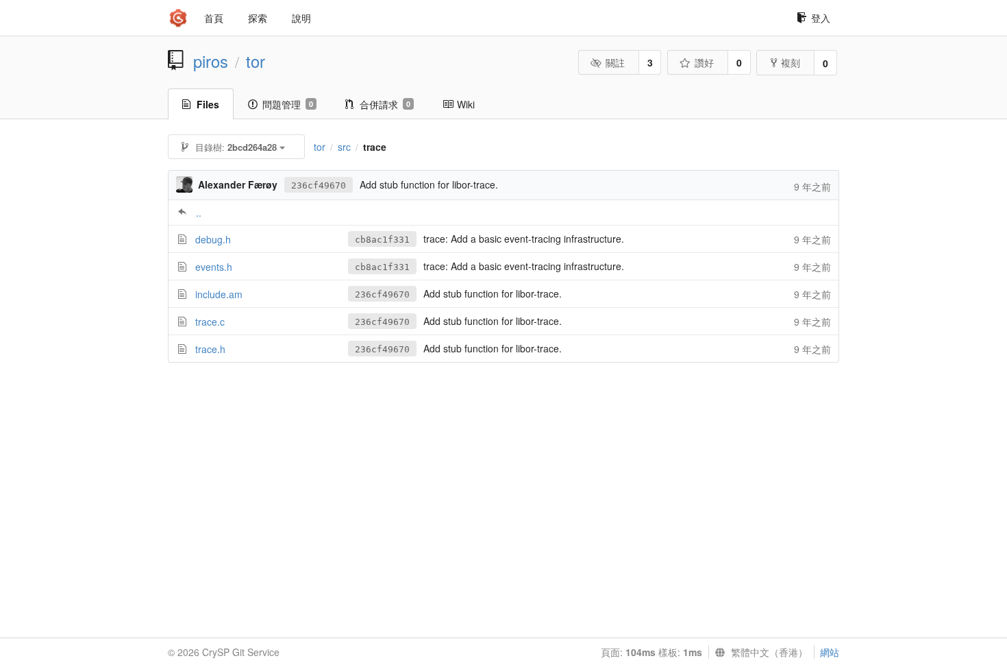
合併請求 (385, 104)
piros (210, 61)
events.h (213, 267)
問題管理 (287, 104)
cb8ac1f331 (382, 239)
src (344, 147)
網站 (829, 652)
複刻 (790, 62)
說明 (301, 18)
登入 (820, 18)
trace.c (210, 321)
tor (255, 61)
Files (208, 104)
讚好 (704, 62)
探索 (257, 18)
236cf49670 (318, 185)
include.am (219, 294)
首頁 (213, 18)
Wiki (466, 104)
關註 (615, 62)
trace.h (210, 349)
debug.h (213, 239)
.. (198, 212)
